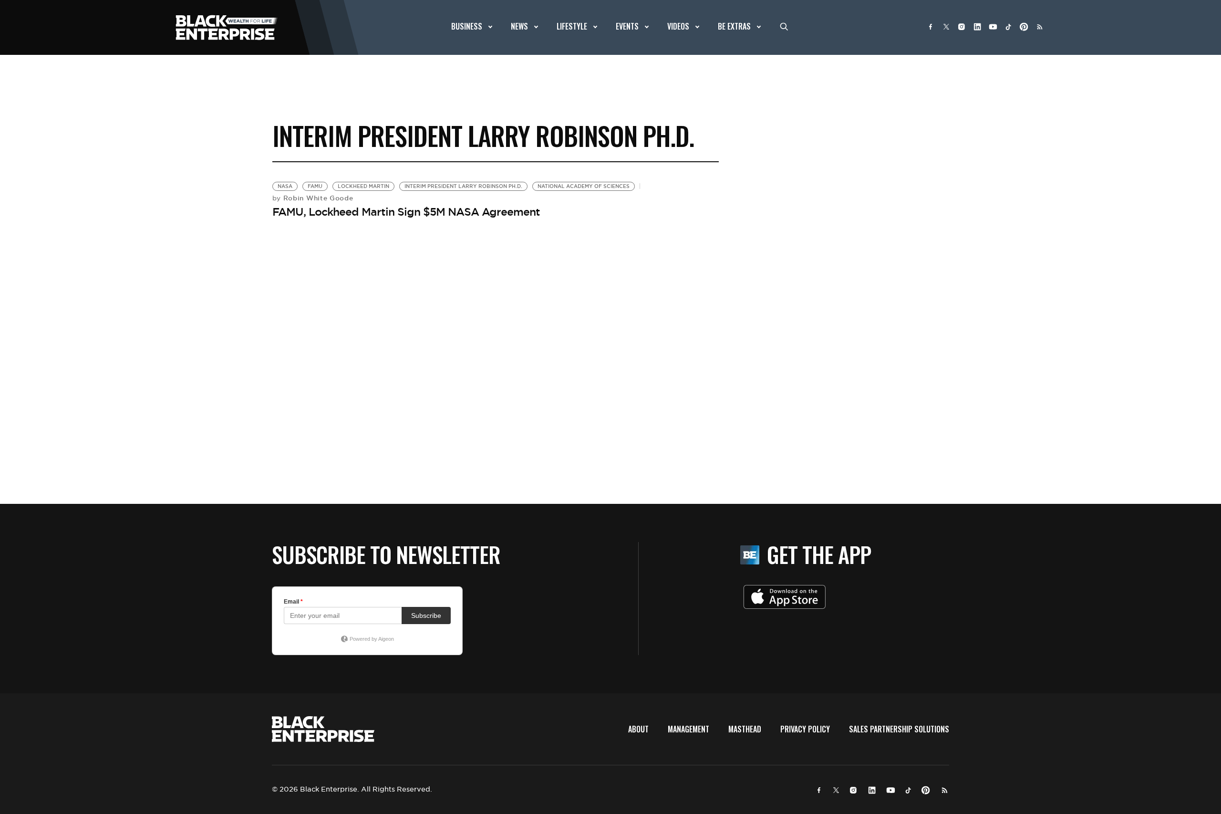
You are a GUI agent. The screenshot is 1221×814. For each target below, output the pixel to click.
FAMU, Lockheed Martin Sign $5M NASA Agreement (406, 212)
